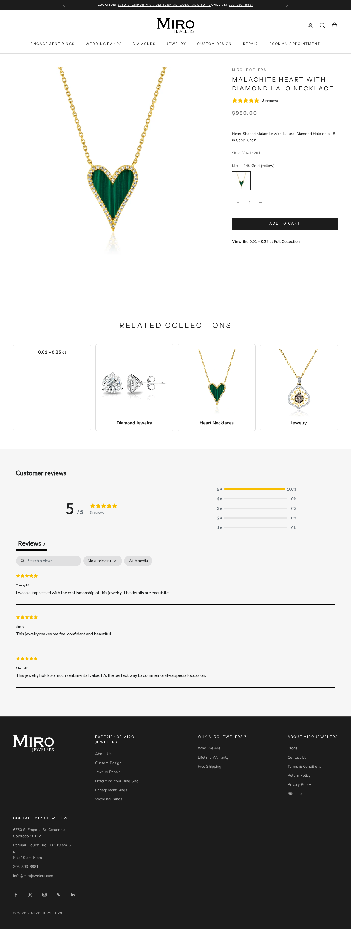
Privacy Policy (299, 784)
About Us (103, 754)
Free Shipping (209, 766)
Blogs (293, 748)
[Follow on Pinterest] (58, 895)
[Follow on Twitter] (30, 895)
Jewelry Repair (107, 772)
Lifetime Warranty (213, 757)
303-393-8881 (241, 5)
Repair (250, 43)
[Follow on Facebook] (16, 895)
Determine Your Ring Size (116, 781)
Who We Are (209, 748)
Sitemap (295, 793)
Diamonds (144, 43)
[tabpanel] (175, 621)
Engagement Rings (52, 43)
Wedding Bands (104, 43)
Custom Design (214, 43)
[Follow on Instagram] (44, 895)
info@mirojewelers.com (33, 875)
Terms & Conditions (304, 766)
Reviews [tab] (31, 543)
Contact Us (297, 757)
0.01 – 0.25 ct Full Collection (275, 241)
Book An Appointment (295, 43)
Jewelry (176, 43)
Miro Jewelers (249, 70)
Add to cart (284, 223)
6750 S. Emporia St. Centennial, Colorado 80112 (165, 5)
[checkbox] (138, 561)
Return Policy (299, 775)
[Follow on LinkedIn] (73, 895)
